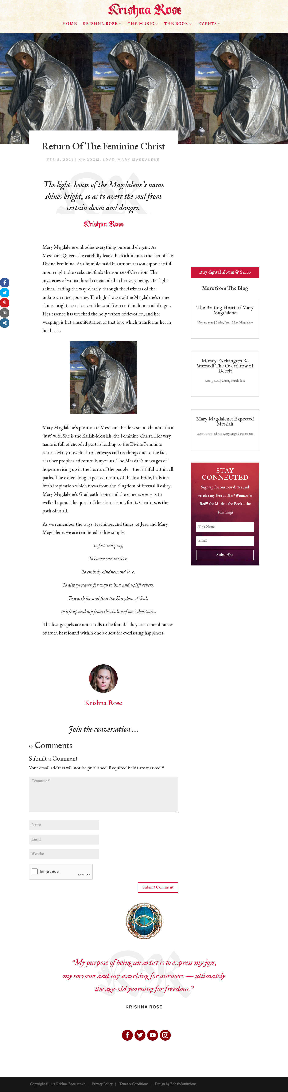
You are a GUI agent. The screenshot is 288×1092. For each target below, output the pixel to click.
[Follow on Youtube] (152, 1035)
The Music (141, 24)
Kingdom (89, 160)
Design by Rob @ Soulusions (175, 1084)
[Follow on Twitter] (140, 1035)
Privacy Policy (102, 1084)
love (109, 160)
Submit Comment (158, 887)
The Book (176, 24)
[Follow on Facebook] (127, 1035)
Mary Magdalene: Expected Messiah (225, 421)
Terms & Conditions (133, 1084)
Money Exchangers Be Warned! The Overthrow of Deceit (225, 366)
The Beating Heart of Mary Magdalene (225, 310)
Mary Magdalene (139, 160)
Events (207, 24)
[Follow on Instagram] (165, 1035)
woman (249, 434)
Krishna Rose (100, 24)
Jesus (228, 323)
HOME (69, 24)
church (235, 381)
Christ (219, 323)
